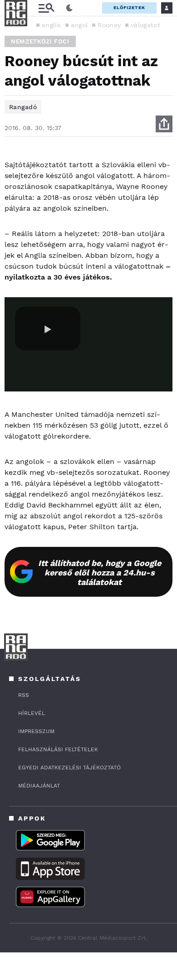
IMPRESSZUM (36, 731)
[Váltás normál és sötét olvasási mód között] (69, 8)
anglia (51, 25)
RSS (23, 695)
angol (79, 25)
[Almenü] (46, 8)
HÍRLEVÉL (31, 713)
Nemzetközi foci (40, 41)
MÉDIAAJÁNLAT (39, 785)
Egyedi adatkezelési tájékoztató (69, 767)
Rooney (109, 25)
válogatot (145, 25)
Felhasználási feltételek (58, 749)
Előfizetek (129, 7)
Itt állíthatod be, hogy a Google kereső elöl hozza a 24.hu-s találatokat (99, 572)
